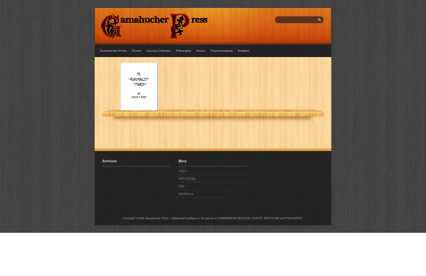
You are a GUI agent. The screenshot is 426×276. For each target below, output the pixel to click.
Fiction (136, 50)
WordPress (185, 193)
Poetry (201, 50)
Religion (243, 50)
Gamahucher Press (113, 50)
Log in (182, 171)
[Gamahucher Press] (154, 34)
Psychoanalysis (222, 50)
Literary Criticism (158, 50)
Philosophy (183, 50)
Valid (187, 178)
